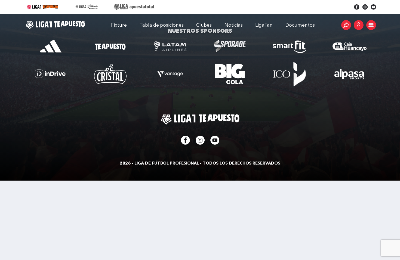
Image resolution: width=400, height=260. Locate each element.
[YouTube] (373, 7)
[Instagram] (365, 7)
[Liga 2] (87, 7)
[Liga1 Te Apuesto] (55, 25)
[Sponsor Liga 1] (50, 46)
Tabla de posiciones (162, 25)
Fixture (119, 25)
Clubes (204, 25)
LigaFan (264, 25)
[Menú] (371, 25)
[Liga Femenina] (134, 7)
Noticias (233, 25)
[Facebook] (356, 7)
